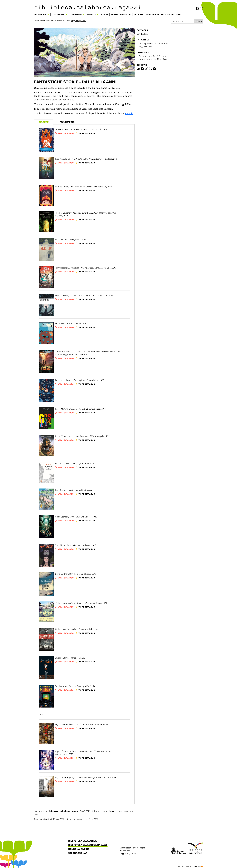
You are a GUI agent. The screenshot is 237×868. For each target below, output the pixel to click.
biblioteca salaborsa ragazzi (88, 845)
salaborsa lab (77, 853)
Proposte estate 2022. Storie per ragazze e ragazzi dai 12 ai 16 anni (153, 57)
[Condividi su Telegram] (154, 68)
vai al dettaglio (87, 133)
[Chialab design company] (190, 864)
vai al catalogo (66, 133)
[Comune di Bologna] (178, 851)
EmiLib (129, 113)
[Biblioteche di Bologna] (195, 848)
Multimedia (67, 122)
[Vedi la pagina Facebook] (197, 8)
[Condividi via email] (138, 68)
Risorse (44, 122)
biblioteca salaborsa (82, 841)
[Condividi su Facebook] (142, 68)
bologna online (78, 849)
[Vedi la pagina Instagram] (201, 8)
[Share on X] (146, 68)
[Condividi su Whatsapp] (150, 68)
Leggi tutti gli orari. (78, 20)
